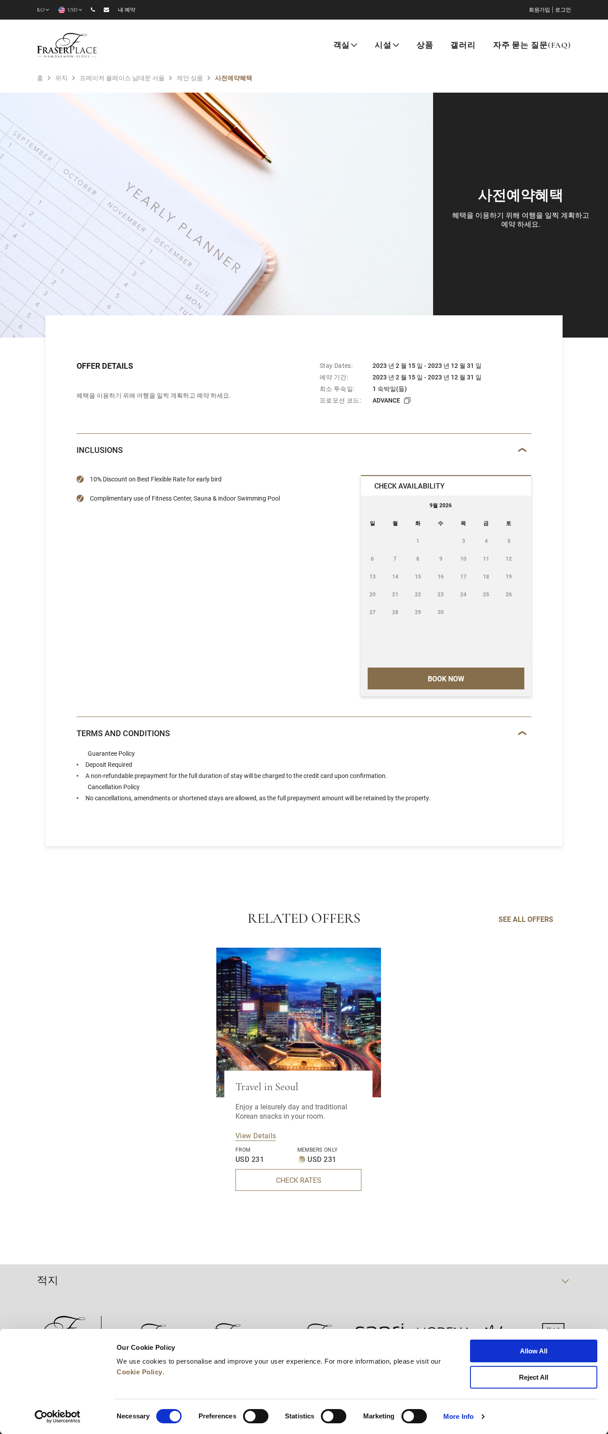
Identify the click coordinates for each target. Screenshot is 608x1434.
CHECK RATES (298, 1180)
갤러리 (463, 46)
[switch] (255, 1416)
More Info (458, 1416)
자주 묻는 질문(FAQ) (532, 46)
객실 (341, 46)
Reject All (533, 1377)
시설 (383, 46)
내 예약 (126, 10)
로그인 (563, 10)
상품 (425, 46)
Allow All (533, 1351)
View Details (255, 1135)
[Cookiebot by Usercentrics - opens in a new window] (58, 1416)
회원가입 (539, 10)
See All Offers (526, 919)
